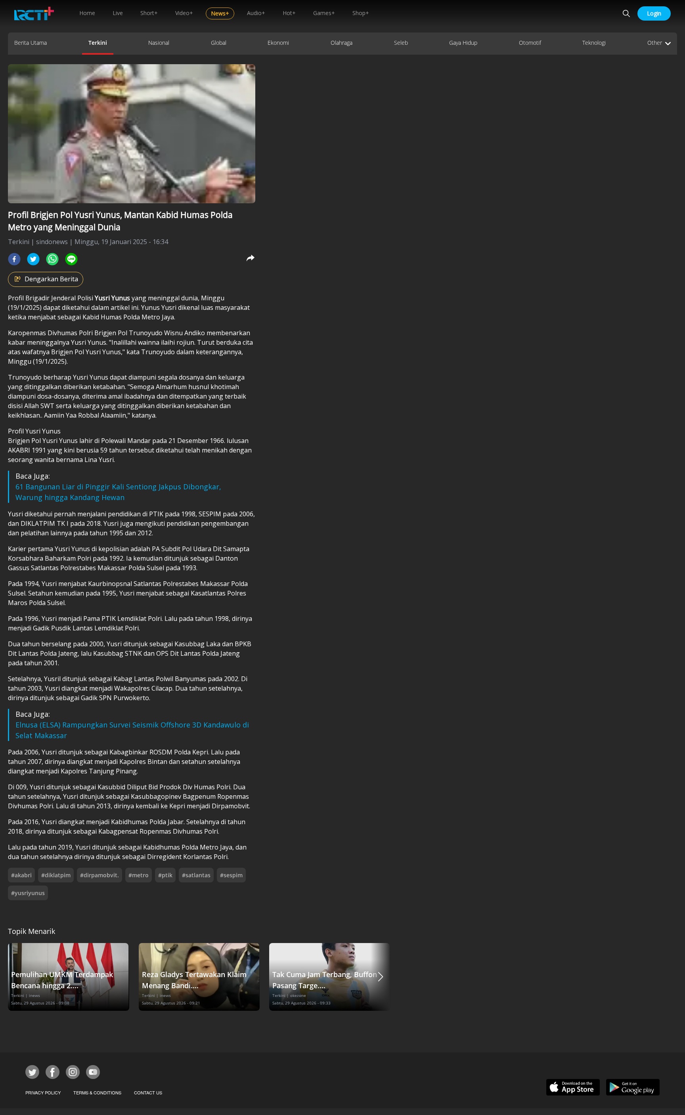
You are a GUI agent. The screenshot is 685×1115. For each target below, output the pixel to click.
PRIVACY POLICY (43, 1092)
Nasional (158, 42)
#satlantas (196, 875)
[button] (380, 977)
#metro (138, 875)
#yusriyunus (28, 893)
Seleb (401, 42)
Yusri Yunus (113, 298)
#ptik (165, 875)
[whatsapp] (52, 259)
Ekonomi (278, 42)
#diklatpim (56, 875)
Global (218, 42)
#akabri (21, 875)
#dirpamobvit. (99, 875)
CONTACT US (148, 1092)
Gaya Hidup (463, 42)
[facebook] (14, 259)
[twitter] (33, 259)
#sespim (231, 875)
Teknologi (594, 42)
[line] (71, 259)
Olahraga (341, 42)
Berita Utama (30, 42)
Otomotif (530, 42)
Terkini (97, 42)
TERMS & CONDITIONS (97, 1092)
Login (654, 13)
